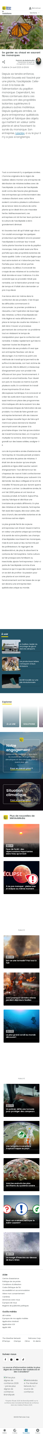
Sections (33, 13)
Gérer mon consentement (13, 1294)
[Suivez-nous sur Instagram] (11, 1360)
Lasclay (19, 133)
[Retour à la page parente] (6, 11)
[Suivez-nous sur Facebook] (5, 1360)
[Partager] (3, 62)
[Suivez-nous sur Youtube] (17, 1360)
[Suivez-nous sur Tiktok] (23, 1360)
